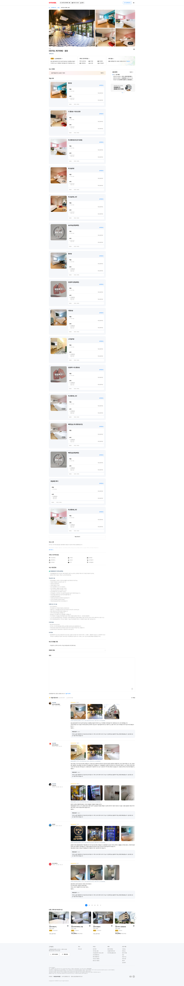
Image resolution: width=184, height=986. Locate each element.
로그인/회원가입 (127, 2)
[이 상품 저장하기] (134, 49)
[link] (49, 7)
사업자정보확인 (88, 968)
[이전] (83, 905)
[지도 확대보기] (132, 688)
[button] (59, 90)
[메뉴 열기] (133, 2)
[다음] (100, 905)
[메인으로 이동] (52, 2)
